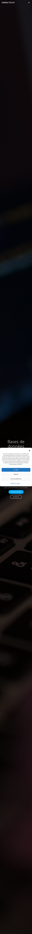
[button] (29, 450)
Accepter (16, 469)
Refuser (16, 474)
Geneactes (16, 497)
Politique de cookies (15, 483)
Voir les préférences (16, 479)
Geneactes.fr (8, 2)
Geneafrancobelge (16, 492)
